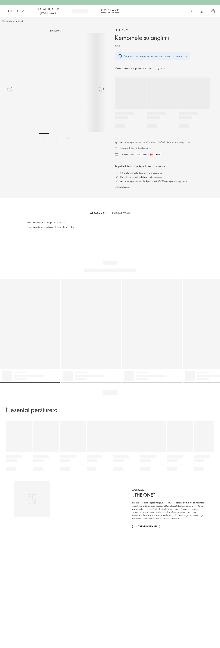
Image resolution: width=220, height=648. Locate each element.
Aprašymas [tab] (98, 213)
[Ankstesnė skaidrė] (9, 89)
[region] (55, 82)
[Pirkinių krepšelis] (213, 11)
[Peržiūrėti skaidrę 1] (44, 138)
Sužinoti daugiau (122, 186)
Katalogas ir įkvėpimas (48, 11)
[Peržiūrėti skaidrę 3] (67, 138)
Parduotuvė (16, 11)
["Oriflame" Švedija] (110, 11)
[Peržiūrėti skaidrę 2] (55, 138)
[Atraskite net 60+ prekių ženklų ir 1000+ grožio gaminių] (191, 11)
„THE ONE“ (121, 30)
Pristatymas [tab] (121, 213)
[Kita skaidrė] (101, 89)
